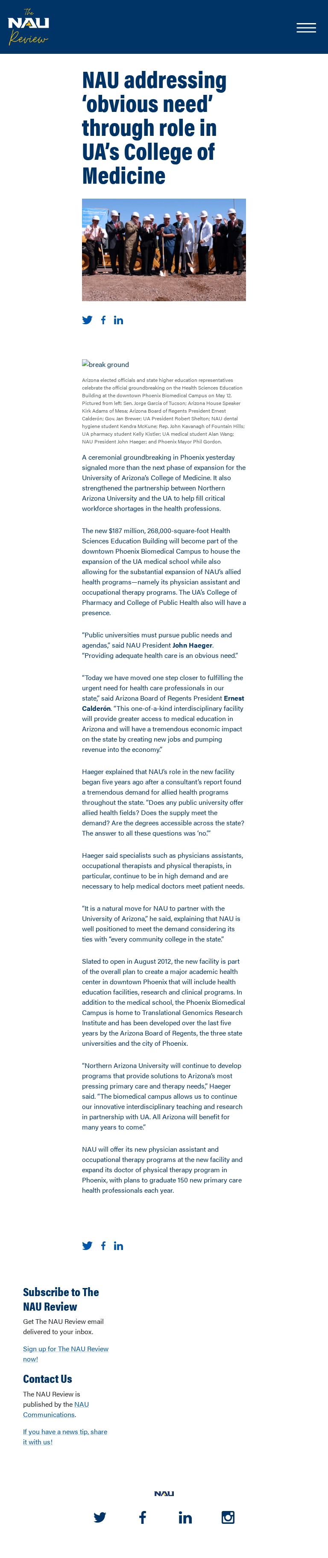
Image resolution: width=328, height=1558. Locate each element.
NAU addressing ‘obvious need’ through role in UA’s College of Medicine (154, 126)
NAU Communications (56, 1409)
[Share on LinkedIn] (118, 319)
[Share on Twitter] (87, 319)
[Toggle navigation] (305, 28)
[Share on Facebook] (103, 319)
